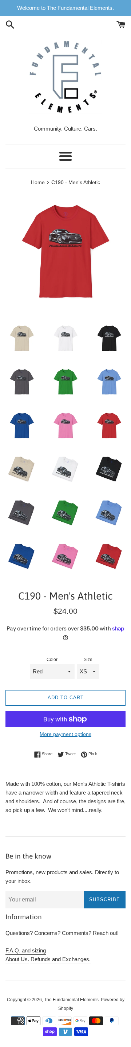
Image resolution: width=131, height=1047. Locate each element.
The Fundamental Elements (71, 999)
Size (88, 659)
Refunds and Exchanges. (61, 959)
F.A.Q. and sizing (25, 950)
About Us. (17, 959)
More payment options (65, 734)
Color (52, 659)
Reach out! (106, 933)
